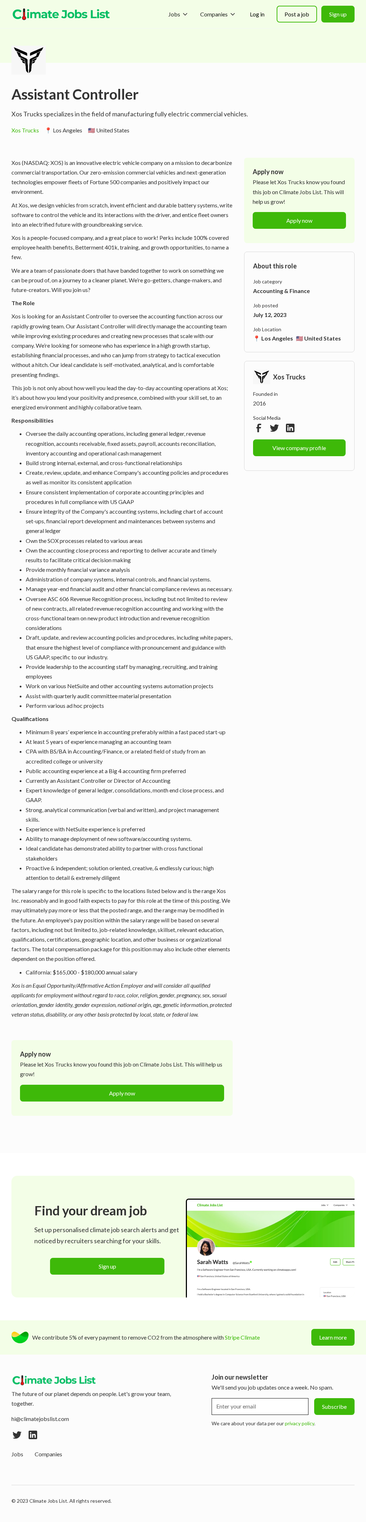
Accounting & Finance (281, 290)
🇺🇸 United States (108, 130)
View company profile (299, 447)
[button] (178, 14)
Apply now (122, 1093)
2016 (259, 403)
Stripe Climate (242, 1337)
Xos (16, 162)
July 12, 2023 (269, 314)
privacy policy (299, 1423)
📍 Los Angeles (63, 130)
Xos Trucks (25, 130)
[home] (61, 14)
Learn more (333, 1337)
